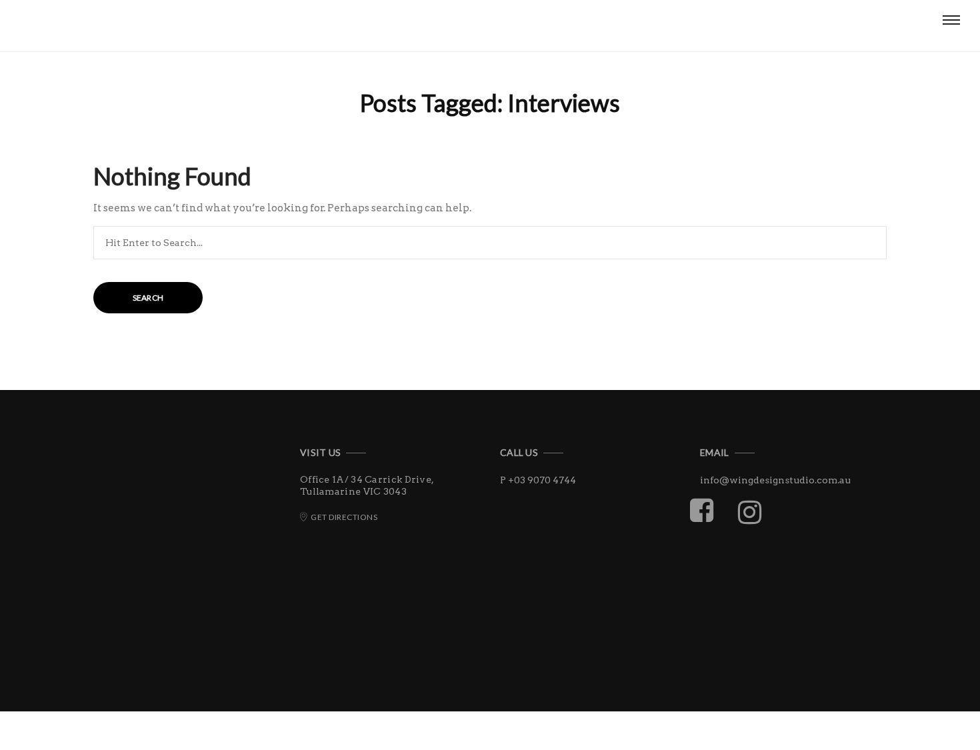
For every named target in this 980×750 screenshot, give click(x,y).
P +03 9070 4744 (538, 480)
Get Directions (344, 517)
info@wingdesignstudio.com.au (775, 480)
